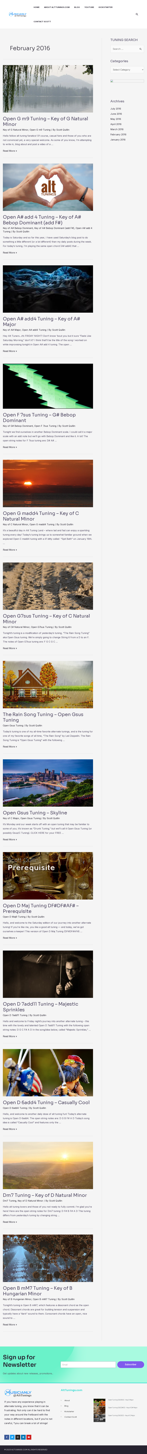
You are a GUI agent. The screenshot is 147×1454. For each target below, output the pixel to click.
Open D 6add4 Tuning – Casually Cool (46, 1102)
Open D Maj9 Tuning (14, 916)
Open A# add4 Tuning (34, 329)
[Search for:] (127, 48)
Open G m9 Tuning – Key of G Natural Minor (45, 121)
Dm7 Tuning (9, 1200)
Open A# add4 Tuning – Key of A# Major (41, 321)
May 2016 (115, 119)
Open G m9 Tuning (40, 129)
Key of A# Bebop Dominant (18, 228)
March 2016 (116, 129)
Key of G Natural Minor (15, 129)
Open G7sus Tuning (42, 627)
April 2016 (115, 124)
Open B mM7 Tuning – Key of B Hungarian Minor (37, 1291)
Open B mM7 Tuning (44, 1299)
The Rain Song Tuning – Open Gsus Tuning (43, 717)
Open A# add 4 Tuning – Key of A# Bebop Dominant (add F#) (42, 219)
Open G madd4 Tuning (42, 524)
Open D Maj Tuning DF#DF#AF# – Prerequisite (41, 908)
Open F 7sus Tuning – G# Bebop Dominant (39, 417)
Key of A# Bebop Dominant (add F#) (54, 228)
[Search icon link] (137, 14)
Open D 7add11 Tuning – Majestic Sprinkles (40, 1006)
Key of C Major (11, 818)
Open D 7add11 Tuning (15, 1015)
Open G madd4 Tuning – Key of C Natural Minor (41, 516)
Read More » (10, 150)
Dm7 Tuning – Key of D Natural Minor (45, 1195)
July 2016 (115, 108)
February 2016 (118, 134)
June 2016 (116, 113)
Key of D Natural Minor (30, 1200)
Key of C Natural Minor (15, 524)
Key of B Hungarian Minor (17, 1299)
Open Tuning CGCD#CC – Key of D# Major (122, 1408)
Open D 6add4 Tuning (15, 1108)
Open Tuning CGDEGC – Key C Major (121, 1400)
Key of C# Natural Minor (16, 627)
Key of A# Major (12, 329)
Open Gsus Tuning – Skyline (35, 813)
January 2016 (117, 139)
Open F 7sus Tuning (45, 425)
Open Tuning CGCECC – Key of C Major (121, 1415)
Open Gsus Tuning (13, 725)
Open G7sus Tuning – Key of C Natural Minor (46, 618)
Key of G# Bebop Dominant (18, 425)
